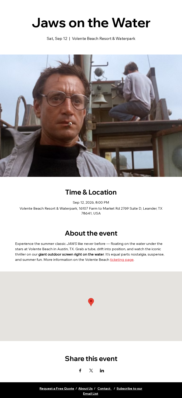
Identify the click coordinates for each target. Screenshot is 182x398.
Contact (104, 388)
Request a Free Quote (57, 388)
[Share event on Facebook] (80, 370)
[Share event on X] (91, 370)
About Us (85, 388)
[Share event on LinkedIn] (102, 370)
